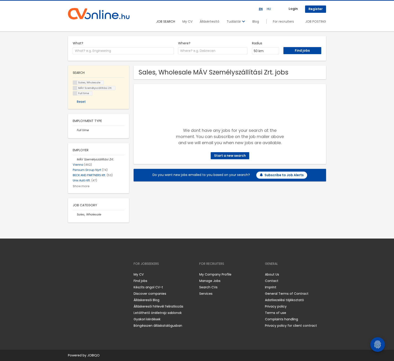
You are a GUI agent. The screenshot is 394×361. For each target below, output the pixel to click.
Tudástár (234, 21)
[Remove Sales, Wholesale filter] (75, 214)
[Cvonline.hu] (99, 13)
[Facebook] (71, 274)
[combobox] (123, 51)
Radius (257, 43)
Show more (81, 186)
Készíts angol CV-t (148, 287)
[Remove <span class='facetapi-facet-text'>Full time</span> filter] (75, 93)
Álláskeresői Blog (146, 300)
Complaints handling (281, 319)
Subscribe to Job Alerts (284, 175)
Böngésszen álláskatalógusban (158, 325)
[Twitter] (93, 274)
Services (206, 293)
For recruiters (283, 21)
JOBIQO (93, 355)
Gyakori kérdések (147, 319)
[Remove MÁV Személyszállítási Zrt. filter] (75, 159)
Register (315, 9)
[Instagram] (78, 274)
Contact (271, 281)
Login (293, 8)
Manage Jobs (209, 281)
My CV (187, 21)
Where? (184, 43)
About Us (272, 274)
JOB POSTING (315, 21)
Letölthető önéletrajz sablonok (158, 313)
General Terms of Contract (286, 293)
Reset (81, 101)
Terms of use (275, 313)
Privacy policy (276, 306)
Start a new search (230, 155)
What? (78, 43)
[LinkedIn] (86, 274)
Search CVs (208, 287)
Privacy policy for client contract (291, 325)
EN (261, 9)
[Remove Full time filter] (75, 130)
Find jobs (140, 281)
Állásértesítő (209, 21)
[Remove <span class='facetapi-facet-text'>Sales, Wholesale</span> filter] (75, 83)
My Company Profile (215, 274)
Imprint (270, 287)
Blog (255, 21)
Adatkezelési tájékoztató (284, 300)
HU (269, 9)
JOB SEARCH (165, 21)
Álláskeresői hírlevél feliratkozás (158, 306)
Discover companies (150, 293)
